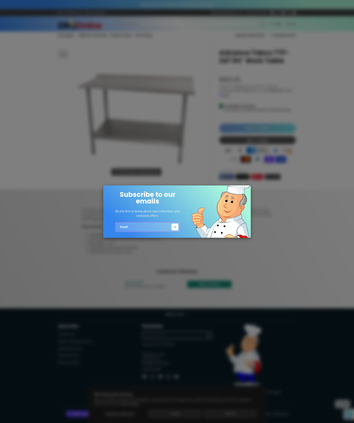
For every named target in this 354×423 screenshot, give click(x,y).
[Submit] (174, 227)
